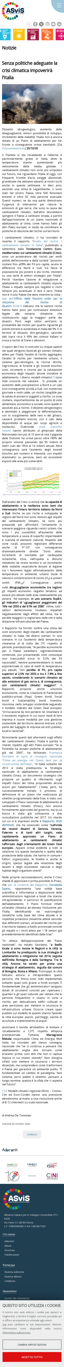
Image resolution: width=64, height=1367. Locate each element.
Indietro (32, 1134)
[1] (53, 377)
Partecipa (9, 1265)
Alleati (7, 1245)
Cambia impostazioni (32, 1344)
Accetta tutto (32, 1357)
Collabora (9, 1281)
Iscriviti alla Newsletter (17, 1298)
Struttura (9, 1250)
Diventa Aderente (14, 1272)
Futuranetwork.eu (13, 148)
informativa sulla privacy (17, 1332)
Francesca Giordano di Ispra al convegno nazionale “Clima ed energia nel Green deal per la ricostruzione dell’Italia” (32, 758)
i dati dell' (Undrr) (32, 300)
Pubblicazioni (11, 1254)
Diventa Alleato (13, 1276)
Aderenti (9, 1241)
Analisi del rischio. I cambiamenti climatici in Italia (32, 243)
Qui (4, 1324)
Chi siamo (9, 1234)
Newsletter (10, 1291)
